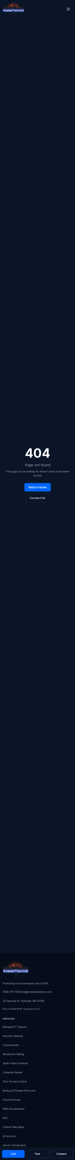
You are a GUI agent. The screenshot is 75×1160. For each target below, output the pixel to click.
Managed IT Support (15, 1026)
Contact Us (37, 498)
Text (37, 1153)
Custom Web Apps (13, 1126)
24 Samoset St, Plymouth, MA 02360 (23, 1000)
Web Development (13, 1108)
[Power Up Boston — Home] (13, 9)
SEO (5, 1117)
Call (13, 1153)
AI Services (9, 1136)
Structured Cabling (13, 1054)
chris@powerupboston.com (35, 991)
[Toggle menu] (68, 9)
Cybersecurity (11, 1045)
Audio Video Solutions (15, 1063)
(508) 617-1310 (11, 991)
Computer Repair (12, 1072)
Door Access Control (15, 1081)
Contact (61, 1153)
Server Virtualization (14, 1145)
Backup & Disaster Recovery (19, 1090)
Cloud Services (11, 1099)
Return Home (38, 487)
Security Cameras (13, 1035)
